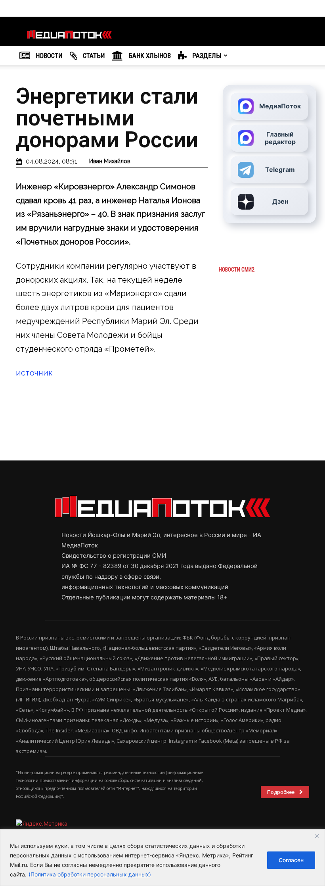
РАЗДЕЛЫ (206, 56)
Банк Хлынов (149, 56)
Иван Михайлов (109, 161)
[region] (162, 857)
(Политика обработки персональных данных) (90, 874)
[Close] (316, 836)
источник (34, 373)
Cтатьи (93, 56)
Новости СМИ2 (236, 269)
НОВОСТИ (48, 56)
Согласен (291, 860)
